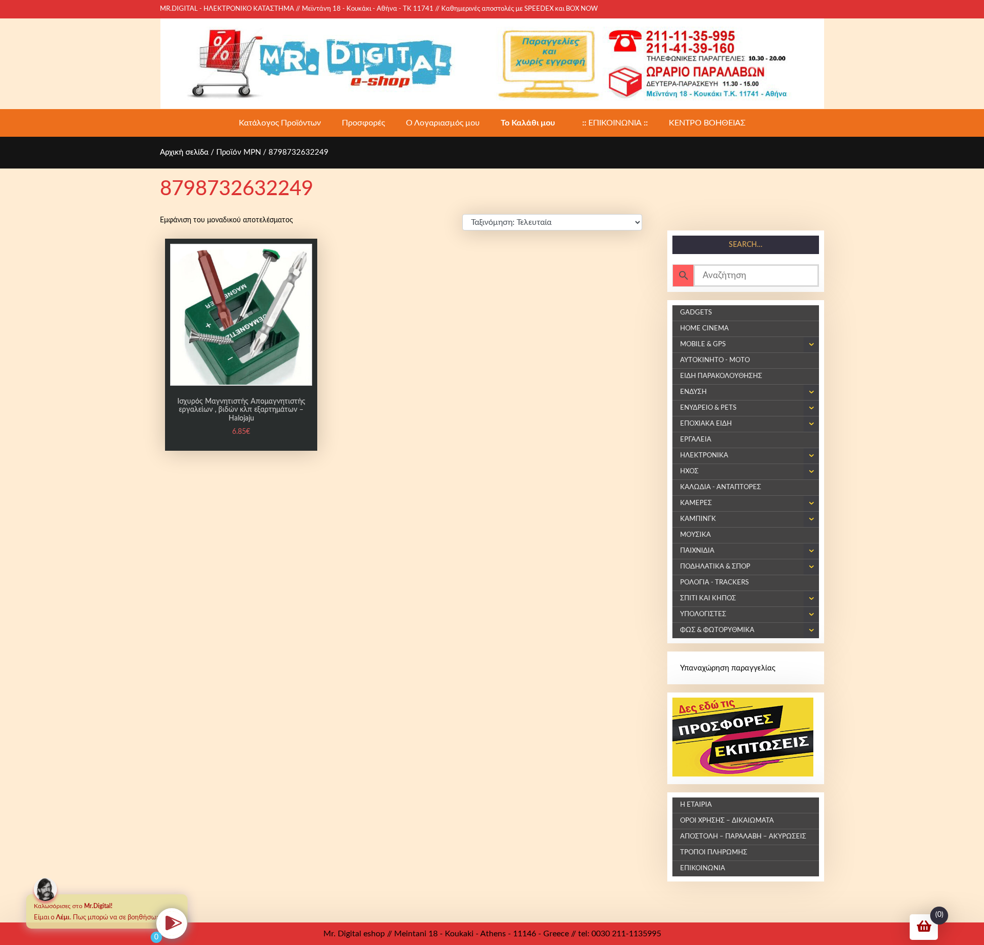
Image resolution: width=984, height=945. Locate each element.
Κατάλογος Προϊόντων (280, 123)
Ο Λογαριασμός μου (443, 123)
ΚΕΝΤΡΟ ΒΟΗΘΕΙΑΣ (707, 123)
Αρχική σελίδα (184, 152)
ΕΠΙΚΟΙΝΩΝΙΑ (615, 123)
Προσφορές (363, 123)
